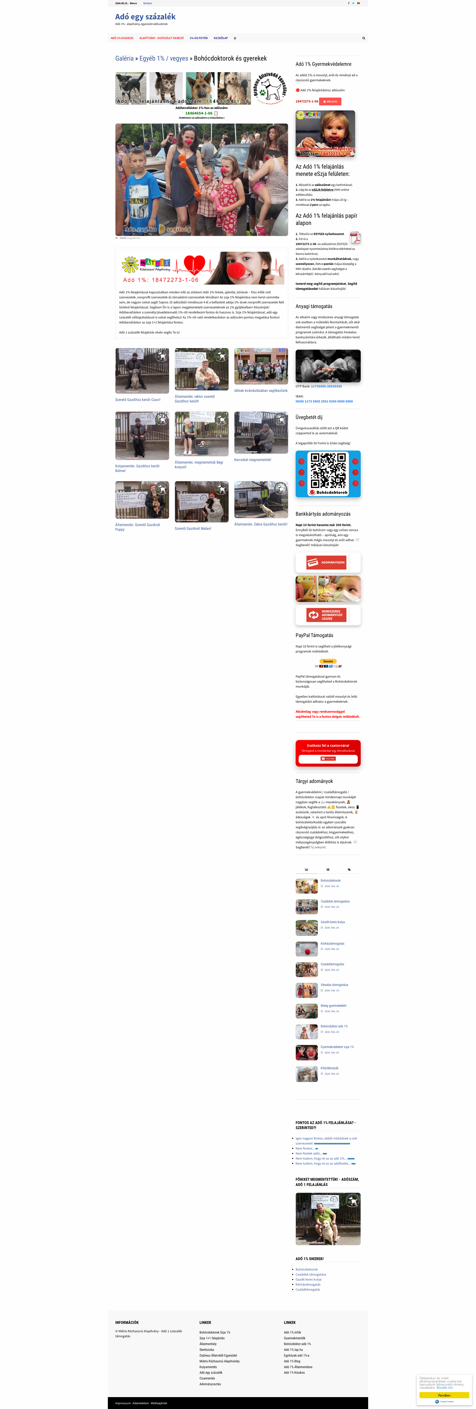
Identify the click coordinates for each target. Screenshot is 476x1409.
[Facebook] (349, 3)
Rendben (444, 1395)
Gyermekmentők (294, 1338)
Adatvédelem (141, 1403)
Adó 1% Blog (292, 1361)
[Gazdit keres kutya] (307, 922)
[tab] (306, 870)
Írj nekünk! (318, 847)
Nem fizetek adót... (309, 1153)
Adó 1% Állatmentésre (298, 1367)
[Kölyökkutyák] (307, 1068)
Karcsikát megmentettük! (252, 459)
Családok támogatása (335, 901)
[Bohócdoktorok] (307, 881)
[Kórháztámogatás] (307, 944)
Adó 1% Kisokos (294, 1372)
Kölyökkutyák (329, 1068)
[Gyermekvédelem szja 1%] (307, 1047)
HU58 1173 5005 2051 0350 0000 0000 (324, 401)
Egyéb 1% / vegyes (163, 58)
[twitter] (353, 3)
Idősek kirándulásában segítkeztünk (261, 390)
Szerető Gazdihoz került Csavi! (137, 399)
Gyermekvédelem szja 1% (337, 1047)
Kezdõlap (221, 38)
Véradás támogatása (334, 985)
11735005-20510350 (326, 386)
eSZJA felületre (323, 190)
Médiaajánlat (159, 1403)
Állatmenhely (208, 1344)
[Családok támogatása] (307, 902)
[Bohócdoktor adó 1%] (307, 1027)
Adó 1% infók (292, 1332)
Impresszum (123, 1403)
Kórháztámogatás (332, 943)
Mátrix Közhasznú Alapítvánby (220, 1361)
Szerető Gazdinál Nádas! (193, 528)
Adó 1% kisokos (122, 38)
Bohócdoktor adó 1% (334, 1026)
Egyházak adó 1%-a (296, 1355)
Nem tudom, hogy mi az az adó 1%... (321, 1158)
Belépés (147, 3)
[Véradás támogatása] (307, 985)
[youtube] (358, 3)
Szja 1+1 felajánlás (212, 1338)
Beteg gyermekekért (333, 1005)
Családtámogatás (332, 964)
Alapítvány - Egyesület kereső (161, 38)
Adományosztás (210, 1384)
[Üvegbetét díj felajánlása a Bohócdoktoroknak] (328, 474)
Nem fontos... (305, 1148)
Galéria (124, 58)
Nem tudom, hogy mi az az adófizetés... (323, 1163)
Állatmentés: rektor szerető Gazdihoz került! (195, 398)
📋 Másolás (330, 101)
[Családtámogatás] (307, 965)
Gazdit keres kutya (333, 922)
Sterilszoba (207, 1350)
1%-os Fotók (199, 38)
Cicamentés (207, 1378)
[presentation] (306, 870)
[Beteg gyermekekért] (307, 1006)
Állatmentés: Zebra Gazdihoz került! (260, 524)
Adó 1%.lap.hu (293, 1350)
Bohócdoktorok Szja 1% (215, 1332)
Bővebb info (445, 1387)
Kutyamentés (208, 1367)
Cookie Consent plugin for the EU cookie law (444, 1402)
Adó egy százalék (145, 16)
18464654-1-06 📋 (201, 113)
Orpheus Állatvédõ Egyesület (218, 1355)
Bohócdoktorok (331, 880)
